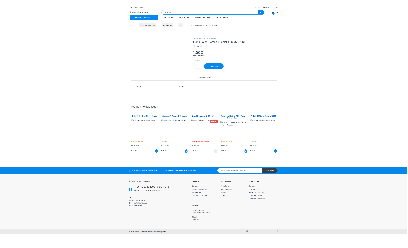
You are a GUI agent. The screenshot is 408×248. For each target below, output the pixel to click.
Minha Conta (225, 186)
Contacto (267, 7)
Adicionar (214, 66)
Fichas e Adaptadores (147, 25)
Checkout (224, 195)
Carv (164, 231)
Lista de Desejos (226, 189)
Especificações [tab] (204, 78)
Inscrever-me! (269, 170)
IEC (181, 25)
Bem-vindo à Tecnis (136, 7)
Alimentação (167, 25)
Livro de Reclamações (199, 195)
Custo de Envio (222, 17)
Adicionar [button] (154, 151)
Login (276, 7)
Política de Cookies (255, 195)
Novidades (168, 17)
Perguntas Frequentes (199, 189)
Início (131, 25)
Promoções (184, 17)
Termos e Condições (256, 192)
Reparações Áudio (202, 17)
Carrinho (223, 192)
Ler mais (215, 151)
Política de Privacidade (257, 198)
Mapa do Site (196, 192)
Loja (258, 7)
